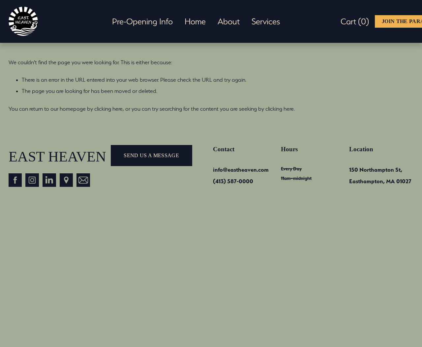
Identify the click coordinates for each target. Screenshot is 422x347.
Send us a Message (151, 155)
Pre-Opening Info (142, 21)
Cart (355, 21)
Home (195, 21)
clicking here (108, 108)
